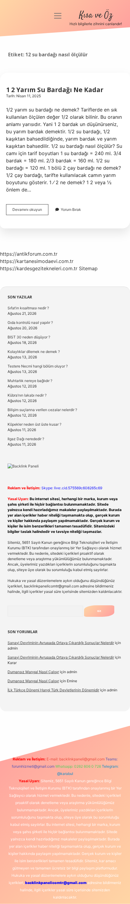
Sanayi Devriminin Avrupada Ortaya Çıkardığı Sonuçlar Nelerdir (61, 642)
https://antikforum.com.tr (28, 254)
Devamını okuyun (30, 211)
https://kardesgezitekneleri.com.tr (38, 268)
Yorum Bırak (71, 209)
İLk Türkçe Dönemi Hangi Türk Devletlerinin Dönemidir (53, 690)
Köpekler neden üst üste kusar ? (34, 424)
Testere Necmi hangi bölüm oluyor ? (38, 366)
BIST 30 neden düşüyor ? (29, 337)
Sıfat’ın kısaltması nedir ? (28, 308)
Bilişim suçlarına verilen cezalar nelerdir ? (42, 409)
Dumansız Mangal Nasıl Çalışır (33, 672)
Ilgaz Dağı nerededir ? (26, 439)
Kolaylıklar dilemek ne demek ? (34, 351)
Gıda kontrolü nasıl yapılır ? (30, 322)
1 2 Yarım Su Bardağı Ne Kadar (54, 89)
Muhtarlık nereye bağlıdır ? (30, 380)
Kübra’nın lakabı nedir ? (27, 395)
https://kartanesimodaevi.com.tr (36, 261)
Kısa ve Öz (95, 15)
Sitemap (88, 268)
